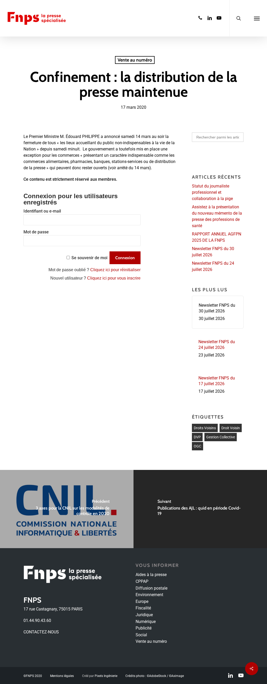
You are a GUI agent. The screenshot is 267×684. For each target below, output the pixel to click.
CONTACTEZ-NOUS (41, 631)
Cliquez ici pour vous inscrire (114, 278)
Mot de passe (36, 231)
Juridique (144, 614)
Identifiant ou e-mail (42, 211)
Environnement (149, 594)
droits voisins (205, 428)
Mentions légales (62, 676)
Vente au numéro (135, 60)
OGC (197, 446)
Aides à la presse (151, 574)
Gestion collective (220, 437)
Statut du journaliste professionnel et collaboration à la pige (212, 192)
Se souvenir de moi (89, 257)
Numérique (146, 621)
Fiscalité (143, 608)
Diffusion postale (151, 588)
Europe (142, 601)
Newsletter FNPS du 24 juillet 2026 (213, 266)
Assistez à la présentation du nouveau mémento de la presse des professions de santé (217, 216)
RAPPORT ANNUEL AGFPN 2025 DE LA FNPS (216, 237)
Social (141, 634)
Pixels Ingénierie (106, 676)
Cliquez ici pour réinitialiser (115, 270)
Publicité (143, 628)
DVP (197, 437)
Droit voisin (230, 428)
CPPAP (142, 581)
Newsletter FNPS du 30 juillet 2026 (213, 251)
